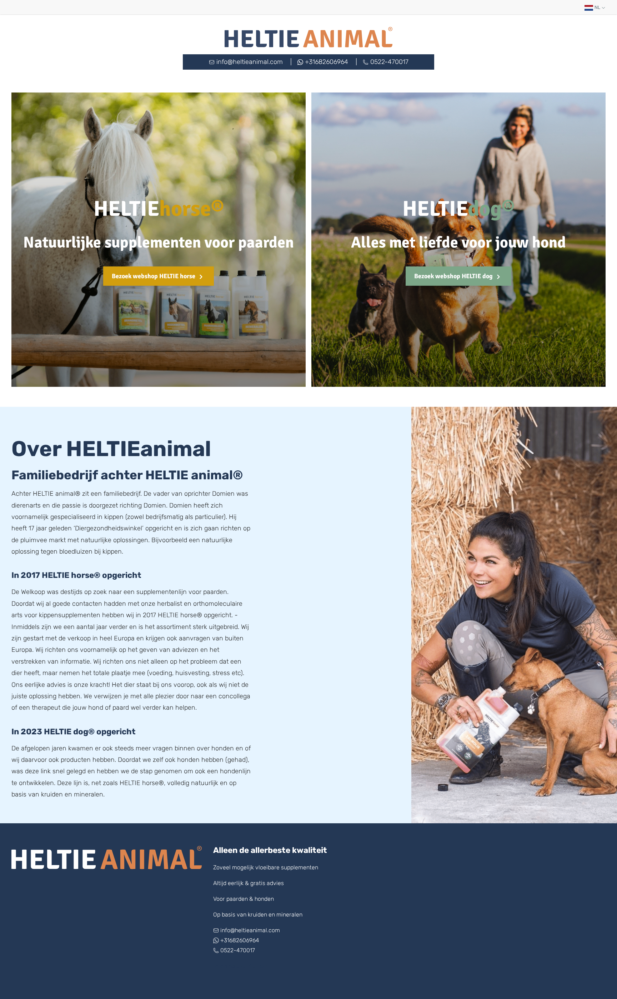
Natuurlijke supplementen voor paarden (158, 242)
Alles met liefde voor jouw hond (458, 242)
